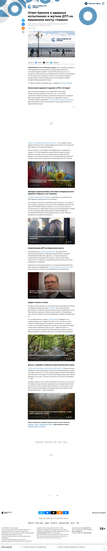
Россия (59, 442)
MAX (50, 425)
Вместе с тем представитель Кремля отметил (42, 143)
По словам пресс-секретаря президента (61, 100)
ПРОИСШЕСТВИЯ (58, 518)
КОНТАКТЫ (54, 523)
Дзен (36, 425)
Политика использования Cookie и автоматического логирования (16, 537)
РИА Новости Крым (66, 83)
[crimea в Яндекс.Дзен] (53, 512)
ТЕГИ (77, 523)
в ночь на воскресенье (48, 252)
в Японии (52, 308)
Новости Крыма (48, 442)
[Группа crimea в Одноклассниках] (60, 512)
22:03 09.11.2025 (31, 28)
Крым (55, 442)
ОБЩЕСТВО (49, 518)
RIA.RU (73, 523)
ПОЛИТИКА (42, 518)
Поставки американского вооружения (40, 197)
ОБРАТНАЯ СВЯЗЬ (64, 523)
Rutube (43, 427)
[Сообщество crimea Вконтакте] (47, 512)
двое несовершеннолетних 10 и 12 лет (61, 267)
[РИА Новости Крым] (37, 7)
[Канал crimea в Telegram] (41, 512)
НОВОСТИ (31, 523)
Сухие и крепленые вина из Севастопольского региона (45, 368)
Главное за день (39, 442)
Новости (65, 442)
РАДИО (47, 523)
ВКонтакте (43, 425)
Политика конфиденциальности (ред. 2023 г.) (14, 540)
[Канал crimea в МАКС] (66, 512)
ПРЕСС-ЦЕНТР (39, 523)
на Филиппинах (53, 319)
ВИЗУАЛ (66, 518)
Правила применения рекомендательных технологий (16, 541)
